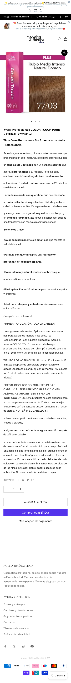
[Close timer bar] (69, 2)
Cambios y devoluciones (18, 610)
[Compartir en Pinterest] (27, 480)
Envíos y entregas (14, 604)
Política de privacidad (16, 634)
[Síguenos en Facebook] (5, 646)
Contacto (9, 622)
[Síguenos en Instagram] (23, 646)
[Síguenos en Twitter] (14, 646)
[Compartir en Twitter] (23, 480)
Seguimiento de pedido (17, 616)
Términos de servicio (16, 628)
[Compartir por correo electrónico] (32, 480)
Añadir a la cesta (35, 502)
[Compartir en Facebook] (18, 480)
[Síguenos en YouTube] (32, 646)
